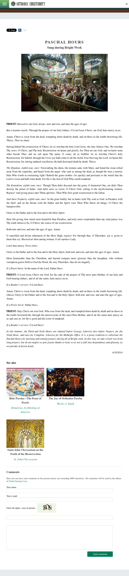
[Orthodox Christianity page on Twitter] (126, 4)
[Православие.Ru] (28, 4)
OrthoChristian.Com (18, 481)
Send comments (100, 554)
